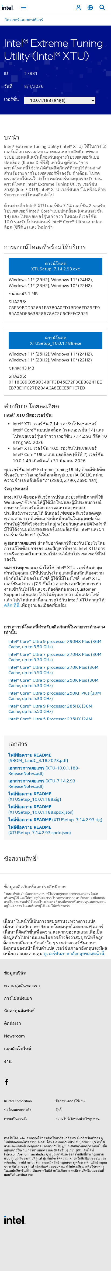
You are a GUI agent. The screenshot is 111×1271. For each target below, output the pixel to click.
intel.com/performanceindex (24, 1154)
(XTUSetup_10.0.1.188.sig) (34, 796)
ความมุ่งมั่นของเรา (22, 985)
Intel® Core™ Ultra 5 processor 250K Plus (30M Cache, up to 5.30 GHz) (53, 683)
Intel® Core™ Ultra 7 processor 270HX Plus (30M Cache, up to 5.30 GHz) (54, 657)
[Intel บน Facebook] (6, 1083)
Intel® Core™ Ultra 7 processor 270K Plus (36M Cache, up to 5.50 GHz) (53, 670)
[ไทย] (90, 7)
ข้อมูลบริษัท (15, 973)
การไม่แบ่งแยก (18, 998)
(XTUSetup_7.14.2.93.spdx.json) (39, 830)
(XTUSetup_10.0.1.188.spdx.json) (41, 809)
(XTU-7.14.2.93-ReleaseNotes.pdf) (42, 783)
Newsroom (14, 1036)
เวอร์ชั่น (11, 99)
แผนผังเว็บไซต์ (17, 1048)
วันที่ (8, 86)
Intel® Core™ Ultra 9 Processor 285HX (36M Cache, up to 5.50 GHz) (50, 709)
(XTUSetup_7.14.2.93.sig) (55, 820)
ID (6, 73)
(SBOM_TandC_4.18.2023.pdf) (38, 758)
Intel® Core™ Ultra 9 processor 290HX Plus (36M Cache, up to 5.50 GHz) (54, 644)
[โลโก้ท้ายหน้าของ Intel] (15, 1219)
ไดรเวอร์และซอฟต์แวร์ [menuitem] (24, 20)
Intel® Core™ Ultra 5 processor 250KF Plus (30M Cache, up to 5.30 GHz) (54, 696)
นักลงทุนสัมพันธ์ (19, 1011)
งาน (8, 1061)
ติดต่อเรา (12, 1023)
